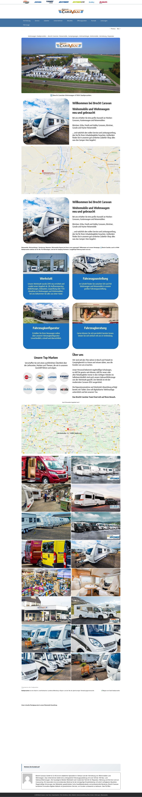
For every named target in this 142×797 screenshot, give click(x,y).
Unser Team (48, 795)
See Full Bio (106, 786)
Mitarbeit (74, 795)
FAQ (61, 795)
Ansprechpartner (55, 795)
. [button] (90, 249)
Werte (70, 795)
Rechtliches (65, 795)
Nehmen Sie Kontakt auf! (32, 767)
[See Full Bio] (110, 786)
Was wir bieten (90, 795)
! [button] (79, 402)
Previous (113, 28)
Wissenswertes (104, 795)
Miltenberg (56, 690)
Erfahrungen (97, 795)
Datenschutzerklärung (82, 795)
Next (118, 28)
